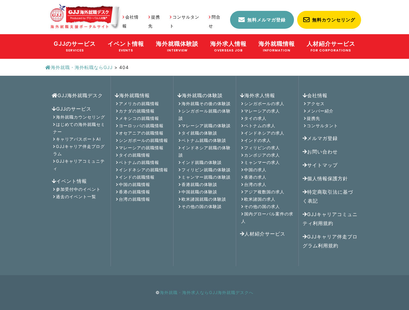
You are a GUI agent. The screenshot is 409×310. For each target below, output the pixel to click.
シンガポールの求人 (264, 103)
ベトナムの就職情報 (139, 162)
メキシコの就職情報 (139, 118)
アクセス (316, 103)
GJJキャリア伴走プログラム (79, 150)
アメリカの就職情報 (139, 103)
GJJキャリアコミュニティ (79, 165)
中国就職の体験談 (199, 191)
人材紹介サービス (264, 234)
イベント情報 (71, 181)
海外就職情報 (134, 95)
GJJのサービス (73, 109)
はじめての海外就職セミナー (79, 128)
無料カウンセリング (333, 19)
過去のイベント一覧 (76, 196)
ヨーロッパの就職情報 (141, 125)
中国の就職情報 (134, 184)
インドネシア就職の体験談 (205, 151)
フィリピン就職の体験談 (206, 169)
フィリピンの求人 (262, 147)
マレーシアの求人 (262, 110)
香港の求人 (255, 177)
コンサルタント (322, 125)
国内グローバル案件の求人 (267, 217)
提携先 (313, 118)
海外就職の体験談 (202, 95)
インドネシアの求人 (264, 133)
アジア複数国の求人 (264, 191)
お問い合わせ (322, 152)
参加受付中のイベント (78, 189)
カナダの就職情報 (137, 110)
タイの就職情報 (134, 155)
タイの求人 (255, 118)
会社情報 (317, 95)
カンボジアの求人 (262, 155)
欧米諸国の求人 (259, 199)
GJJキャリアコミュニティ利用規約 (330, 218)
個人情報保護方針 (327, 178)
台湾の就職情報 (134, 199)
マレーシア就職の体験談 (206, 125)
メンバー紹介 (320, 110)
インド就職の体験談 (201, 162)
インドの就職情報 (137, 177)
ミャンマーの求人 (262, 162)
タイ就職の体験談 (199, 133)
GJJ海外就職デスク (80, 95)
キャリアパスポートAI (78, 139)
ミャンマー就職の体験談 (206, 177)
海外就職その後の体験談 (206, 103)
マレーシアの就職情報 (141, 147)
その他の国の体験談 (201, 206)
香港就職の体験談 (199, 184)
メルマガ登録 (322, 138)
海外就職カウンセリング (80, 117)
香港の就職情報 (134, 191)
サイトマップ (322, 165)
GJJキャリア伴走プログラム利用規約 (330, 241)
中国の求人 (255, 169)
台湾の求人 (255, 184)
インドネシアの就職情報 (143, 169)
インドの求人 (257, 140)
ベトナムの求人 (259, 125)
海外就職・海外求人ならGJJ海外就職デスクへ (206, 292)
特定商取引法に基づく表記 (328, 196)
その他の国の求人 (262, 206)
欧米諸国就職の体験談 (203, 199)
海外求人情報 (259, 95)
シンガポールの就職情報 (143, 140)
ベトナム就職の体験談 (203, 140)
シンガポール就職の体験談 (205, 114)
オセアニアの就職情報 (141, 133)
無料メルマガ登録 (266, 19)
